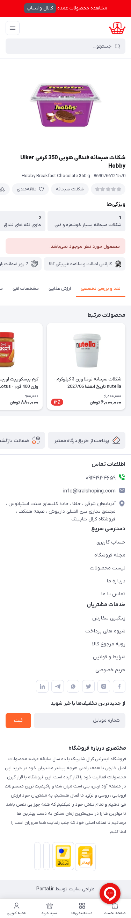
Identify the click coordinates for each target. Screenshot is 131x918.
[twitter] (88, 686)
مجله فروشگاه (109, 555)
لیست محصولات (107, 568)
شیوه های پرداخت (105, 631)
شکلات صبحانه (70, 189)
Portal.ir (45, 889)
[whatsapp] (73, 686)
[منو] (13, 28)
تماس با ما (113, 593)
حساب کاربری (110, 542)
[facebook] (119, 686)
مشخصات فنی (26, 289)
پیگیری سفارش (108, 618)
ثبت (18, 720)
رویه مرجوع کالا (108, 643)
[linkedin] (42, 686)
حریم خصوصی (110, 669)
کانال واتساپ (40, 8)
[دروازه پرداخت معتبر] (62, 857)
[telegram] (57, 686)
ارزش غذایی (60, 289)
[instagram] (103, 686)
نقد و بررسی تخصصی (101, 289)
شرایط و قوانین (109, 656)
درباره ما (116, 580)
